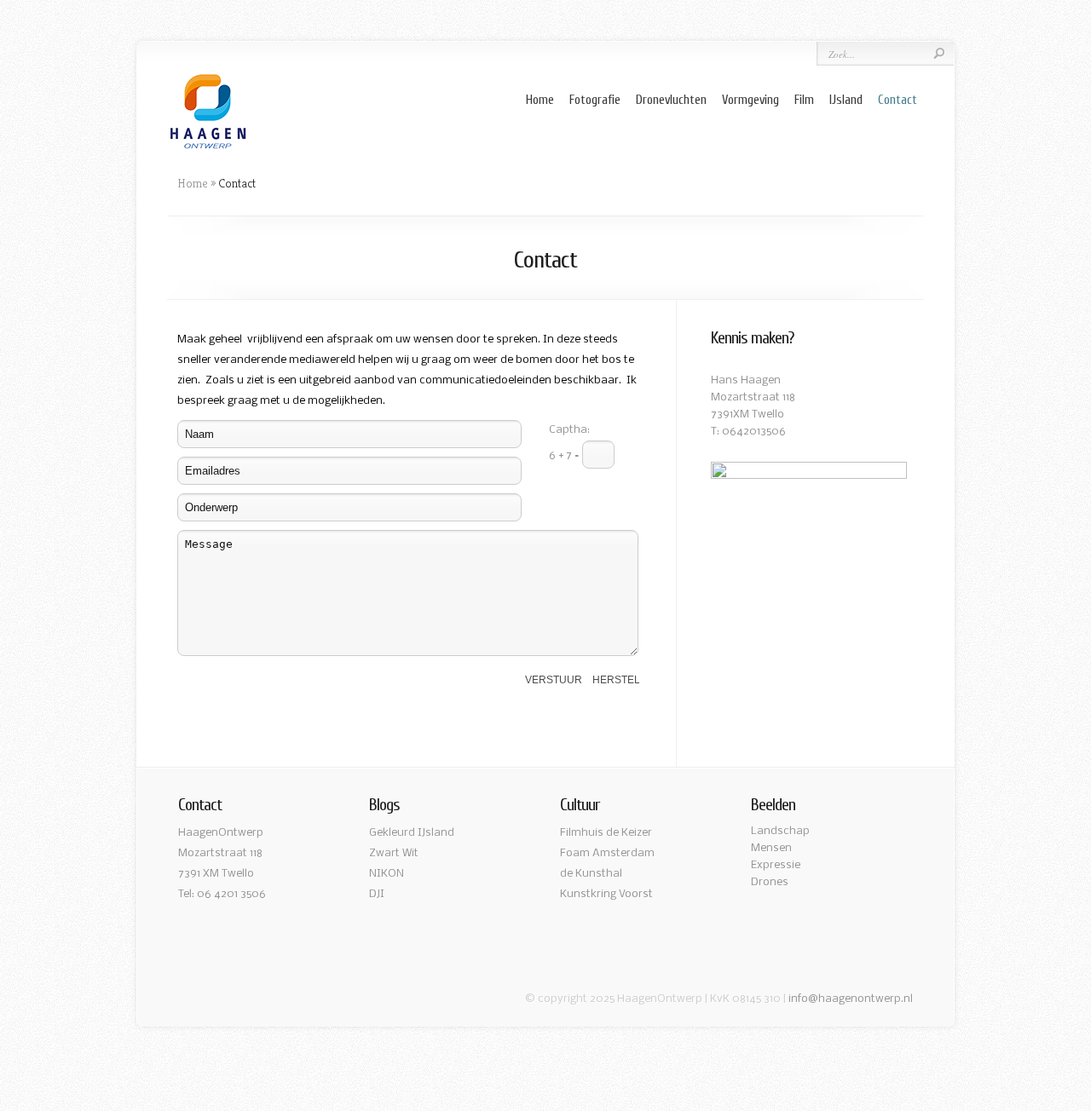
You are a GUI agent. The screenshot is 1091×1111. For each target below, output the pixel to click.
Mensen (771, 848)
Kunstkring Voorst (606, 894)
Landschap (780, 831)
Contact (897, 100)
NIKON (386, 873)
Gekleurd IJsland (411, 832)
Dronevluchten (671, 100)
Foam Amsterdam (607, 853)
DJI (376, 894)
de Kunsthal (591, 873)
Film (804, 100)
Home (540, 100)
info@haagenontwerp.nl (850, 999)
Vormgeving (750, 100)
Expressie (775, 865)
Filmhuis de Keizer (606, 832)
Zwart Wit (394, 853)
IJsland (846, 100)
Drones (769, 882)
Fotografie (595, 100)
